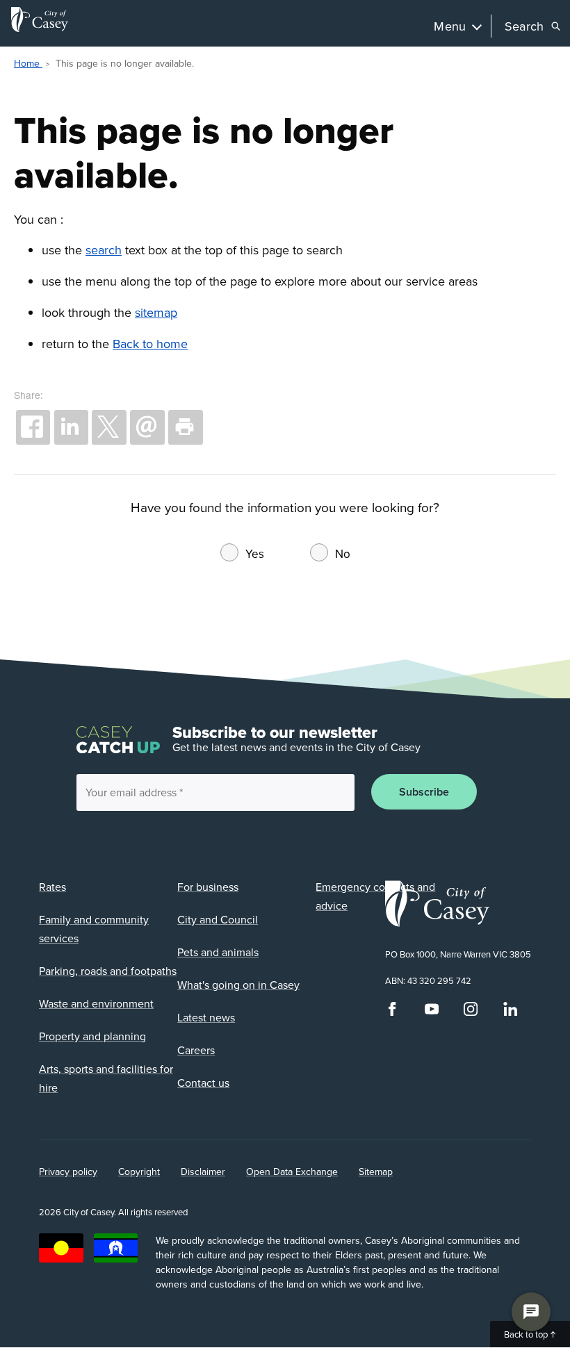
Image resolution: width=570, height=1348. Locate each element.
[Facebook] (392, 1012)
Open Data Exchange (292, 1171)
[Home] (39, 19)
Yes (254, 553)
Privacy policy (68, 1171)
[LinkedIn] (510, 1012)
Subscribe (424, 792)
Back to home (150, 343)
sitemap (156, 312)
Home (28, 63)
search (104, 249)
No (342, 553)
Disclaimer (203, 1171)
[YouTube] (432, 1012)
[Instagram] (471, 1012)
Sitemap (376, 1171)
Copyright (139, 1171)
